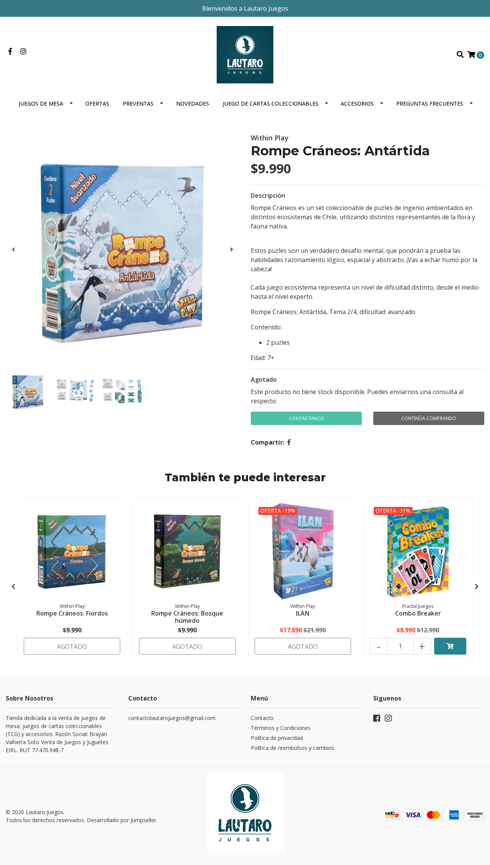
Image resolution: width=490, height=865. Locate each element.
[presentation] (13, 249)
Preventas (138, 103)
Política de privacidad (277, 737)
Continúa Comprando (428, 418)
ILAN (302, 613)
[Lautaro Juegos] (245, 54)
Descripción (268, 195)
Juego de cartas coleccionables (270, 103)
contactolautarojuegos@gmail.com (172, 718)
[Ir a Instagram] (23, 51)
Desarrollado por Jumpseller (121, 820)
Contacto (262, 718)
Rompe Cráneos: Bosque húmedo (187, 617)
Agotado (264, 379)
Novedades (192, 103)
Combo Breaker (418, 613)
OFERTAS (97, 103)
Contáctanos (306, 418)
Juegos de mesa (41, 103)
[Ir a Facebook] (10, 51)
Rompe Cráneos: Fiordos (72, 613)
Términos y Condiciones (280, 727)
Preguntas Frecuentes (429, 103)
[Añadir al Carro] (450, 646)
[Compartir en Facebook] (289, 442)
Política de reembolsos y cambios (292, 747)
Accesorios (357, 103)
